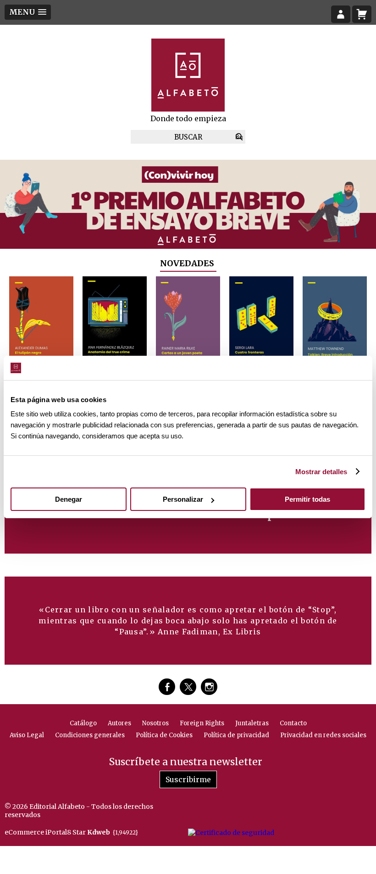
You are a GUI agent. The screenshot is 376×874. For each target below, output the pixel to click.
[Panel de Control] (340, 14)
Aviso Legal (27, 735)
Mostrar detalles (321, 472)
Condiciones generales (90, 735)
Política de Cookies (164, 735)
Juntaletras (252, 723)
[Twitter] (188, 686)
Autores (119, 723)
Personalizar (183, 499)
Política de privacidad (236, 735)
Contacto (293, 723)
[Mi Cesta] (361, 14)
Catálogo (83, 723)
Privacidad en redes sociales (323, 735)
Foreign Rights (202, 723)
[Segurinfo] (231, 832)
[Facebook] (167, 686)
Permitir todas (307, 499)
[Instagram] (209, 686)
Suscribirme (188, 779)
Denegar (68, 499)
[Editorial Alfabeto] (188, 75)
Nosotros (155, 723)
